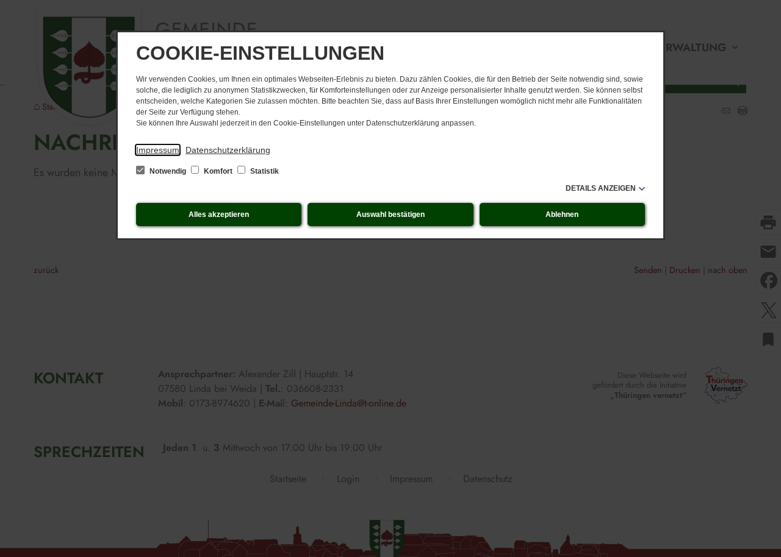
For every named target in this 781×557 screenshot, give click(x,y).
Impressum (157, 150)
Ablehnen (561, 214)
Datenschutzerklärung (227, 150)
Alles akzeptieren (219, 214)
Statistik (263, 171)
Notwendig (168, 171)
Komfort (218, 171)
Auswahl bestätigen (390, 214)
